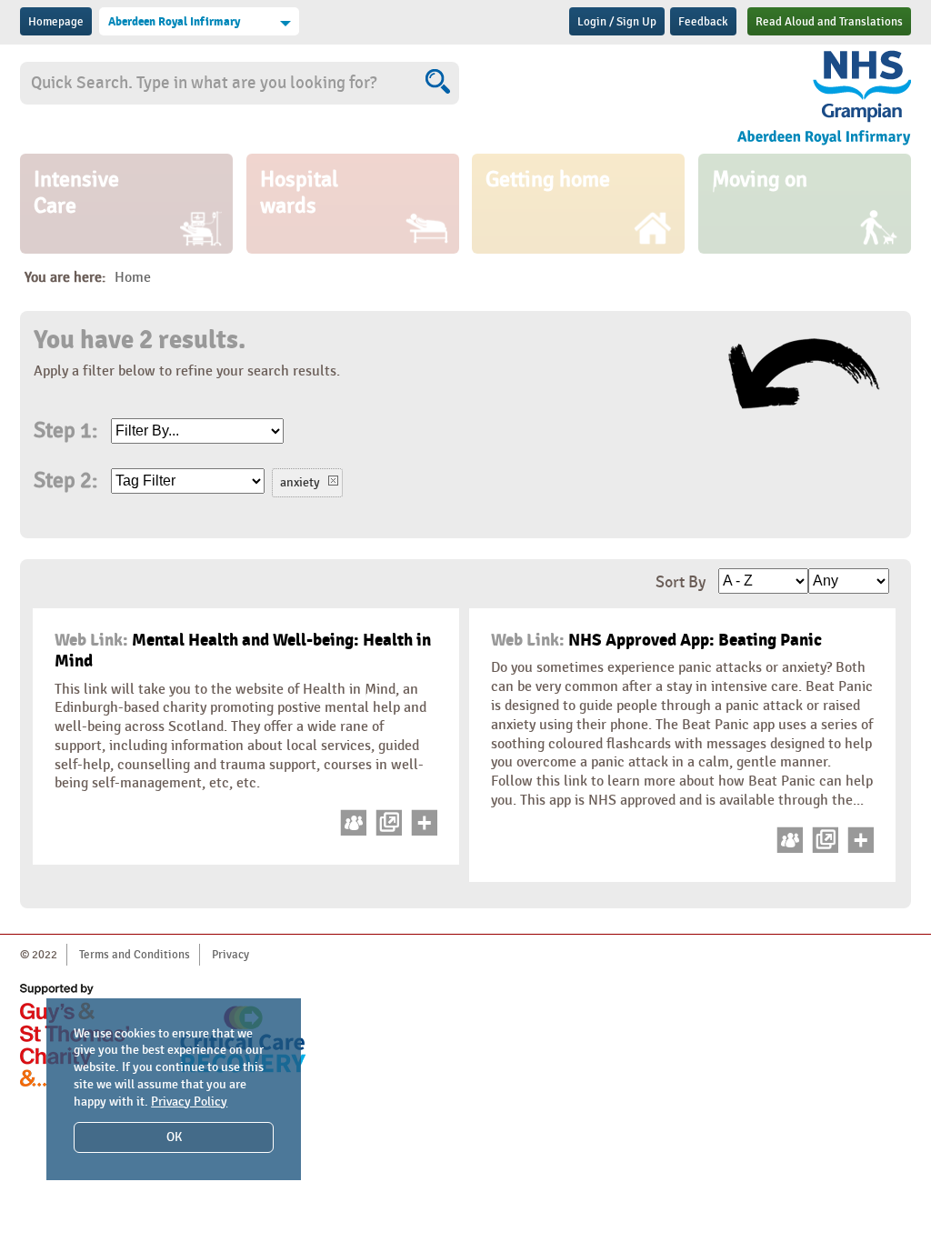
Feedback (703, 22)
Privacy (230, 954)
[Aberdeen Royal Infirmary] (778, 98)
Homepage (56, 22)
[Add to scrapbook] (421, 831)
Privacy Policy (189, 1101)
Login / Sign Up (616, 22)
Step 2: (65, 481)
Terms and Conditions (134, 954)
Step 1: (65, 431)
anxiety (300, 482)
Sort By (681, 582)
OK (174, 1137)
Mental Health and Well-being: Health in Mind (243, 650)
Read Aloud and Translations (829, 22)
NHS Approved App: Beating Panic (656, 640)
